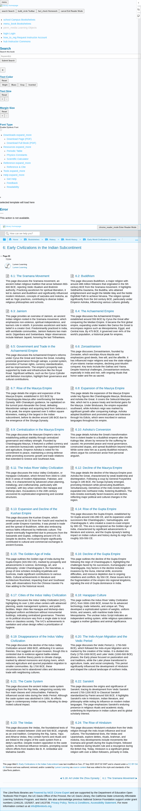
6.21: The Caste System (27, 681)
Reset (4, 80)
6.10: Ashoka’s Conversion (93, 429)
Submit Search (8, 60)
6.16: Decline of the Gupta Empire (97, 554)
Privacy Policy (59, 802)
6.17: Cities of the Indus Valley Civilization (38, 595)
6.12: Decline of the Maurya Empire (98, 467)
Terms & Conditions (78, 802)
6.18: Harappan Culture (90, 595)
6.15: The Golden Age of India (30, 554)
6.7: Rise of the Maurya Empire (31, 388)
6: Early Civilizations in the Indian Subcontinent (38, 764)
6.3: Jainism (19, 311)
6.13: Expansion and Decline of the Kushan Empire (34, 511)
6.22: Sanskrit (84, 681)
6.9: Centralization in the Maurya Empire (37, 429)
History (52, 239)
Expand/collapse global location (136, 238)
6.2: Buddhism (84, 276)
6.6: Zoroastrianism (88, 346)
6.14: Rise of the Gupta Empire (95, 509)
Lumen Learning (20, 267)
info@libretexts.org (40, 806)
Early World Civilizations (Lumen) (102, 239)
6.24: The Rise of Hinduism (93, 722)
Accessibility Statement (103, 802)
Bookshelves (34, 239)
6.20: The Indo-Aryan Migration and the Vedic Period (101, 639)
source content (79, 767)
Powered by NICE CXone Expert (52, 792)
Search (7, 234)
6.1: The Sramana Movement (30, 276)
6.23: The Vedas (21, 722)
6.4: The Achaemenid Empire (94, 311)
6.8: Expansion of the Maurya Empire (99, 388)
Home (15, 239)
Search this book (7, 52)
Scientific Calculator (18, 159)
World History (71, 239)
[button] (12, 183)
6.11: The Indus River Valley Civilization (37, 467)
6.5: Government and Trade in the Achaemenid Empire (33, 348)
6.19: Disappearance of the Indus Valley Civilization (37, 639)
